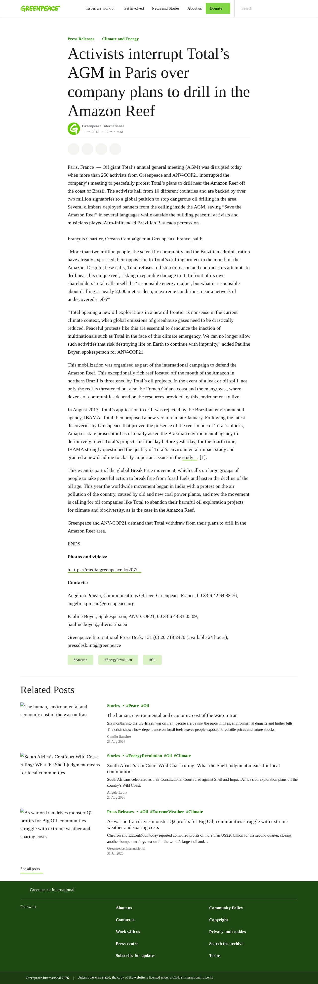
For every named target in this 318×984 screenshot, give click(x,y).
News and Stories (165, 8)
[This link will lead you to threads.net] (33, 919)
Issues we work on (101, 8)
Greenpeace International (103, 126)
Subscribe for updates (136, 955)
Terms (215, 955)
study (187, 457)
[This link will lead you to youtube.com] (93, 919)
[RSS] (103, 919)
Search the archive (226, 943)
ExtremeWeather (168, 811)
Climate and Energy (120, 39)
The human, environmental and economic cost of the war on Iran (172, 715)
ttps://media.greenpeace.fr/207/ (105, 569)
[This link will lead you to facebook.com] (43, 919)
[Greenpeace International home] (38, 8)
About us (194, 8)
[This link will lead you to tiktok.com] (53, 919)
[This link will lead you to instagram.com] (23, 919)
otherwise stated (99, 977)
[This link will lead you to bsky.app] (63, 919)
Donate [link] (216, 8)
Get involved (133, 8)
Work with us (128, 931)
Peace (133, 705)
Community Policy (226, 907)
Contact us (125, 919)
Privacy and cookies (227, 931)
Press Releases (81, 39)
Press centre (127, 943)
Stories (113, 705)
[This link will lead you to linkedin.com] (83, 919)
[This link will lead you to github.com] (113, 919)
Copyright (218, 919)
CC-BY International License (192, 977)
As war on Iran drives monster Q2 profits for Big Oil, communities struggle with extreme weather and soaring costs (197, 824)
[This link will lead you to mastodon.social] (73, 919)
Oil (146, 705)
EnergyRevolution (145, 755)
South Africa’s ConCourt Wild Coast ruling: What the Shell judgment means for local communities (193, 768)
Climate (183, 755)
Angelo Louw (117, 792)
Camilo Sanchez (119, 736)
